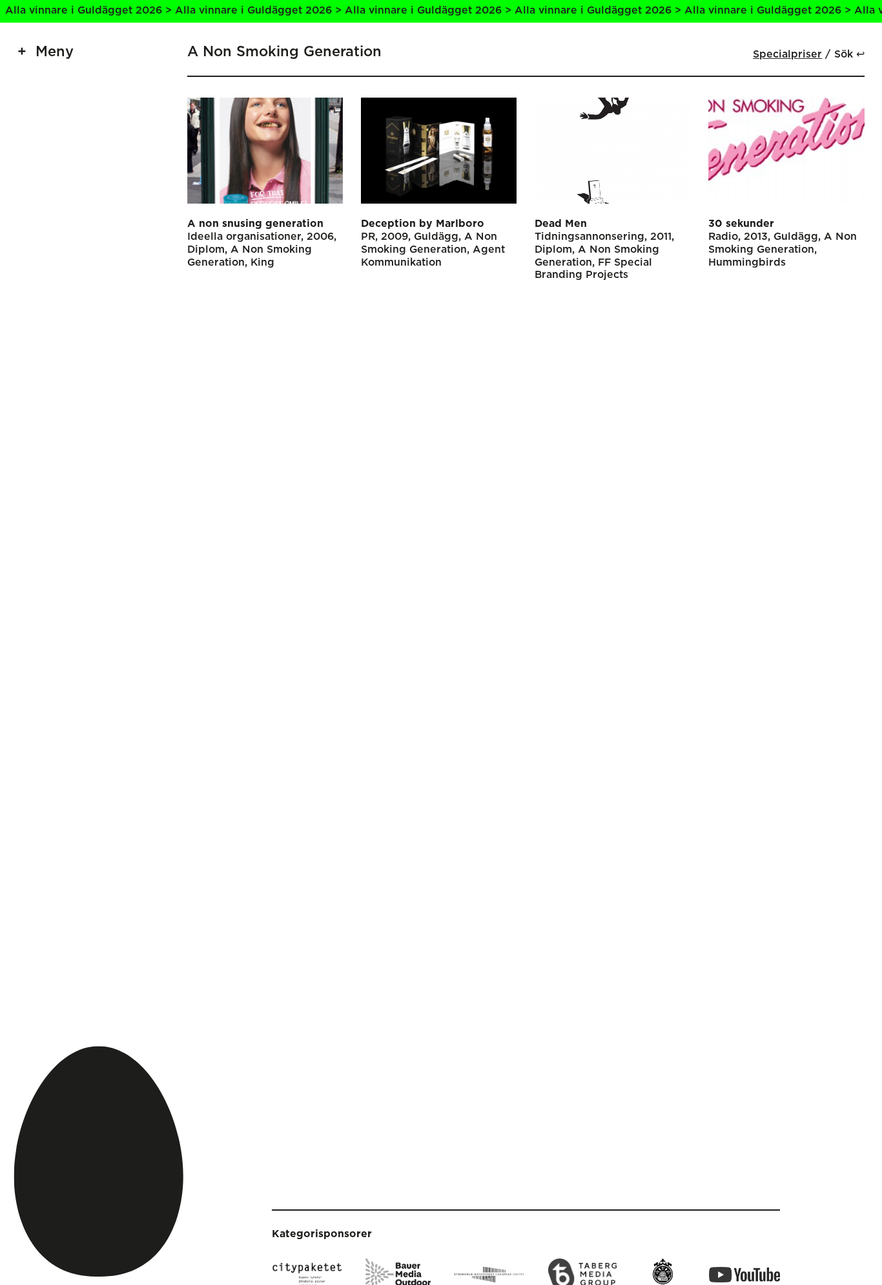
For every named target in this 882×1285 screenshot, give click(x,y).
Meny (55, 52)
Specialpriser (787, 54)
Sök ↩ (849, 54)
